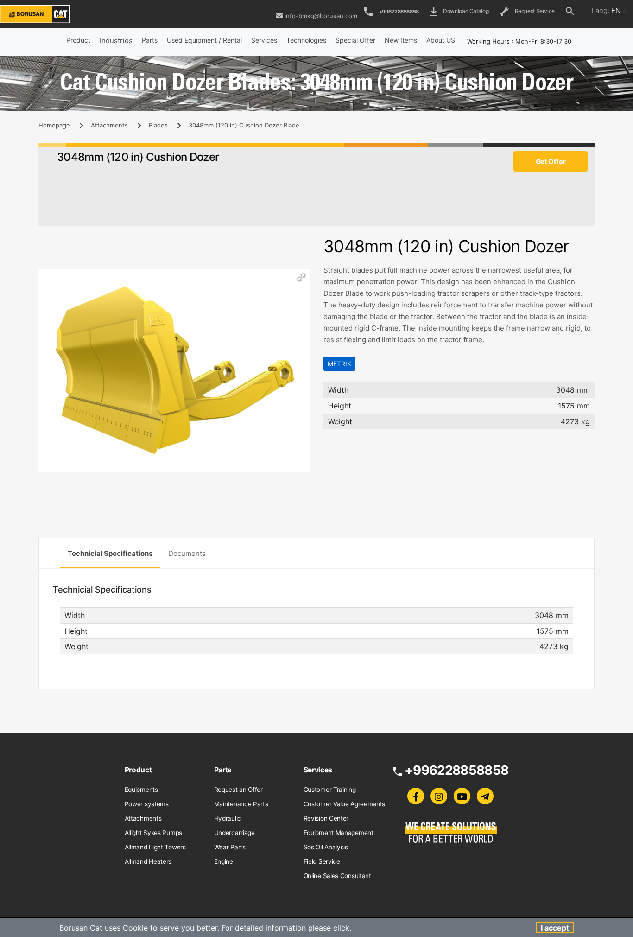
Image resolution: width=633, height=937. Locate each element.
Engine (223, 861)
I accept (555, 927)
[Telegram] (485, 796)
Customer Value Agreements (345, 804)
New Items (401, 40)
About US (440, 40)
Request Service (533, 10)
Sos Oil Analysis (326, 847)
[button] (301, 277)
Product (78, 40)
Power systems (147, 804)
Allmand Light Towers (155, 847)
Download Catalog (464, 10)
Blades (158, 125)
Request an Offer (238, 789)
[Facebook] (415, 796)
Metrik (339, 364)
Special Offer (355, 40)
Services (264, 40)
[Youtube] (462, 796)
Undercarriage (234, 832)
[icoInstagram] (438, 796)
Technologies (306, 40)
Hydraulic (227, 818)
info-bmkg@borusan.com (321, 15)
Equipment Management (338, 832)
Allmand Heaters (148, 861)
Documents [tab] (187, 553)
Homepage (54, 125)
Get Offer (550, 161)
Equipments (141, 789)
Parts (150, 40)
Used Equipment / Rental (204, 40)
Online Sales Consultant (337, 876)
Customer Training (330, 789)
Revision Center (326, 818)
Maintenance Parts (241, 804)
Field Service (322, 861)
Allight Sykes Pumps (153, 832)
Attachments (109, 125)
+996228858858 (399, 11)
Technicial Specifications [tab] (110, 553)
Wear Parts (230, 847)
